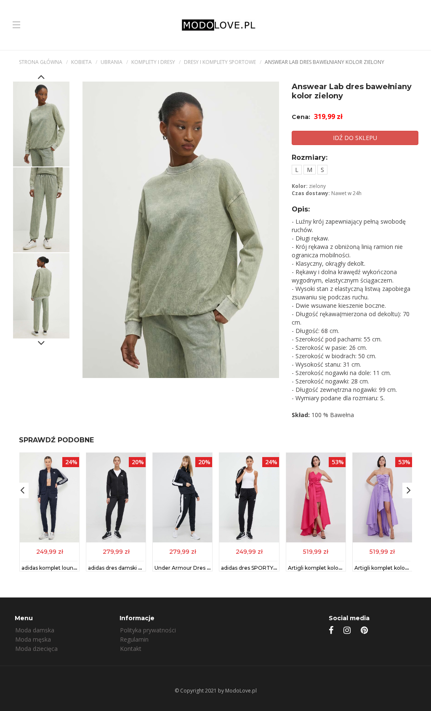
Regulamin (134, 639)
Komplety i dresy (153, 62)
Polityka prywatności (148, 630)
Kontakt (130, 649)
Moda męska (33, 639)
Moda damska (34, 630)
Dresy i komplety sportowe (220, 62)
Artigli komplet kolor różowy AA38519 (336, 568)
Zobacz (49, 551)
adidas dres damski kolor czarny (129, 568)
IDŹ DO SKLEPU (355, 138)
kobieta (81, 62)
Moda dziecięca (36, 649)
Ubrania (111, 62)
